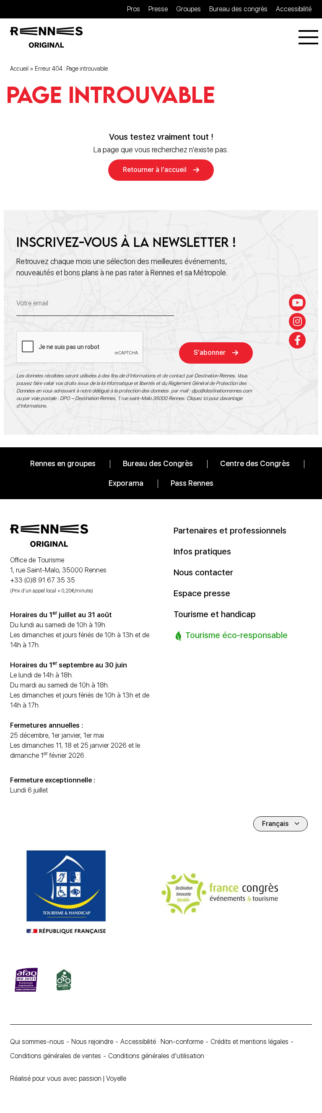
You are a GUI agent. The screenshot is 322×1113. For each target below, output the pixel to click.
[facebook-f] (297, 340)
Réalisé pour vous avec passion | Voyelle (68, 1078)
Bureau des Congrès (158, 463)
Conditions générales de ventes (55, 1056)
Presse (158, 9)
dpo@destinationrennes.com (222, 391)
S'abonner (210, 352)
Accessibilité (294, 9)
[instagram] (297, 321)
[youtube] (297, 302)
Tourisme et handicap (215, 614)
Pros (133, 9)
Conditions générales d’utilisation (156, 1056)
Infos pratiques (202, 551)
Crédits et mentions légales (249, 1042)
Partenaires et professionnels (230, 531)
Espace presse (202, 593)
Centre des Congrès (255, 463)
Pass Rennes (192, 483)
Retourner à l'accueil (155, 170)
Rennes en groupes (63, 463)
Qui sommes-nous (37, 1042)
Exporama (126, 483)
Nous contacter (203, 572)
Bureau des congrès (238, 9)
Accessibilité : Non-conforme (161, 1042)
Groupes (188, 9)
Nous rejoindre (92, 1042)
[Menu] (308, 37)
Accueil (19, 68)
